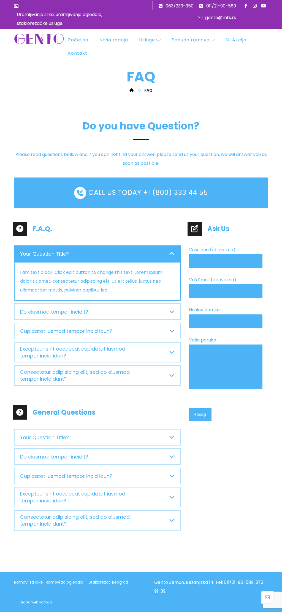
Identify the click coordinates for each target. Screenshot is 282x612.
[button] (246, 5)
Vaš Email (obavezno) (212, 280)
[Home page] (131, 90)
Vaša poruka (202, 340)
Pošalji (200, 414)
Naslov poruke (204, 310)
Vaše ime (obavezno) (212, 250)
